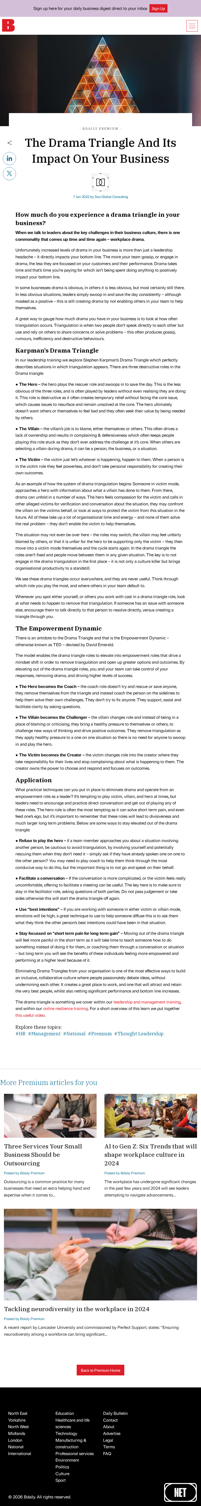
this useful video (30, 1015)
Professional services (74, 1453)
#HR (20, 1034)
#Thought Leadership (139, 1034)
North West (18, 1426)
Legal (108, 1440)
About (108, 1426)
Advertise (111, 1433)
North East (17, 1413)
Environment (67, 1460)
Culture (62, 1473)
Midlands (16, 1433)
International (19, 1453)
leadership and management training (147, 1002)
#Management (44, 1034)
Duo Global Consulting (111, 196)
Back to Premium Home (100, 1370)
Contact (110, 1420)
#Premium (100, 1034)
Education (64, 1413)
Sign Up (158, 8)
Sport (60, 1480)
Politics (62, 1466)
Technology (66, 1433)
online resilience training (65, 1008)
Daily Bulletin (115, 1413)
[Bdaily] (8, 25)
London (15, 1440)
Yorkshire (16, 1420)
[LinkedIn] (9, 157)
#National (74, 1034)
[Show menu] (192, 26)
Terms (109, 1446)
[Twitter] (9, 172)
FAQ (107, 1453)
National (16, 1446)
